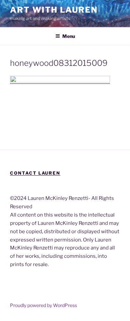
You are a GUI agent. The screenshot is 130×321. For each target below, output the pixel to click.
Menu (68, 36)
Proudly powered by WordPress (43, 305)
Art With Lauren (54, 10)
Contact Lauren (35, 173)
